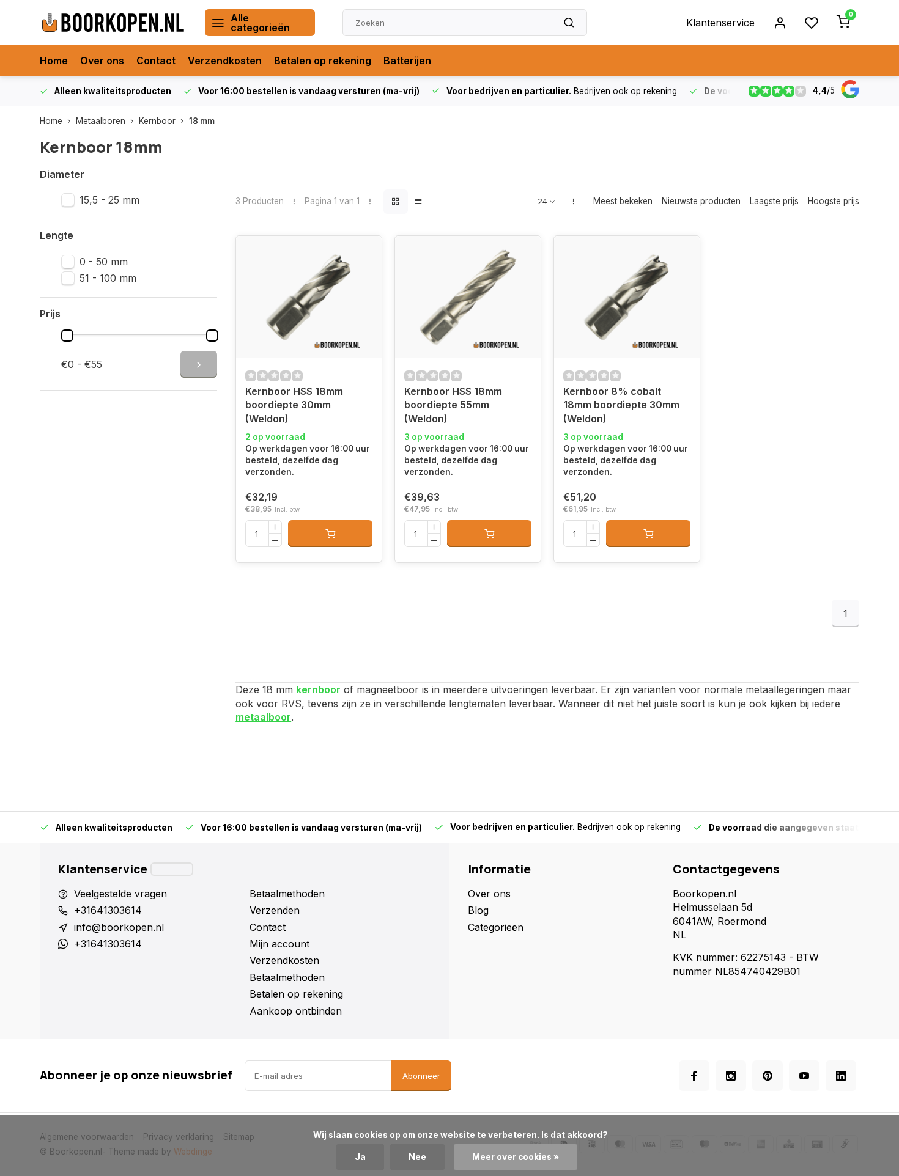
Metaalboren (100, 121)
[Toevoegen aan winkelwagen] (330, 533)
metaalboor (263, 717)
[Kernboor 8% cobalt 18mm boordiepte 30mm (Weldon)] (627, 297)
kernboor (318, 689)
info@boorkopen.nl (119, 927)
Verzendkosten (225, 60)
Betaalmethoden (287, 894)
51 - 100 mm (108, 278)
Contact (156, 60)
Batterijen (407, 60)
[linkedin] (841, 1075)
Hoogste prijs (833, 201)
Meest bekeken (623, 201)
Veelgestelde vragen (120, 894)
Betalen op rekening (322, 60)
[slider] (67, 335)
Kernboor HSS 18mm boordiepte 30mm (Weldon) (294, 405)
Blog (478, 910)
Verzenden (275, 910)
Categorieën (495, 927)
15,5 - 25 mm (109, 200)
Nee (417, 1157)
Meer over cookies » (515, 1157)
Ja (360, 1157)
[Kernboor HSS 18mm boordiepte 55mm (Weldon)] (468, 297)
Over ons (102, 60)
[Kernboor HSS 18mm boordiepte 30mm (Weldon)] (309, 297)
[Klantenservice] (171, 869)
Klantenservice (720, 23)
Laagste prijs (774, 201)
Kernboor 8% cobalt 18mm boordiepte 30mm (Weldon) (621, 405)
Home (54, 60)
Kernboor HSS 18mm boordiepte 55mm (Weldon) (453, 405)
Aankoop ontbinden (296, 1011)
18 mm (202, 121)
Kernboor (157, 121)
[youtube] (804, 1075)
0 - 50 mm (104, 261)
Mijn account (279, 944)
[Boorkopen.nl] (113, 22)
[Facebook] (694, 1075)
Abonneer (421, 1076)
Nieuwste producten (701, 201)
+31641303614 (108, 910)
